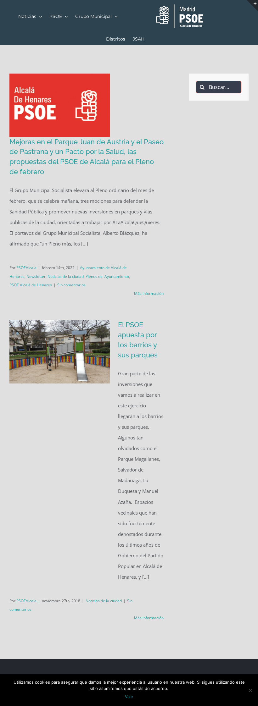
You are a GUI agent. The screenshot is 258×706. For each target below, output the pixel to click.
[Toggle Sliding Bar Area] (252, 5)
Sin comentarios (71, 285)
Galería (68, 136)
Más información (149, 293)
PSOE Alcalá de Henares (30, 285)
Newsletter (36, 276)
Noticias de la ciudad (66, 276)
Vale (129, 696)
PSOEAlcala (26, 267)
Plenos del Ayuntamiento (107, 276)
